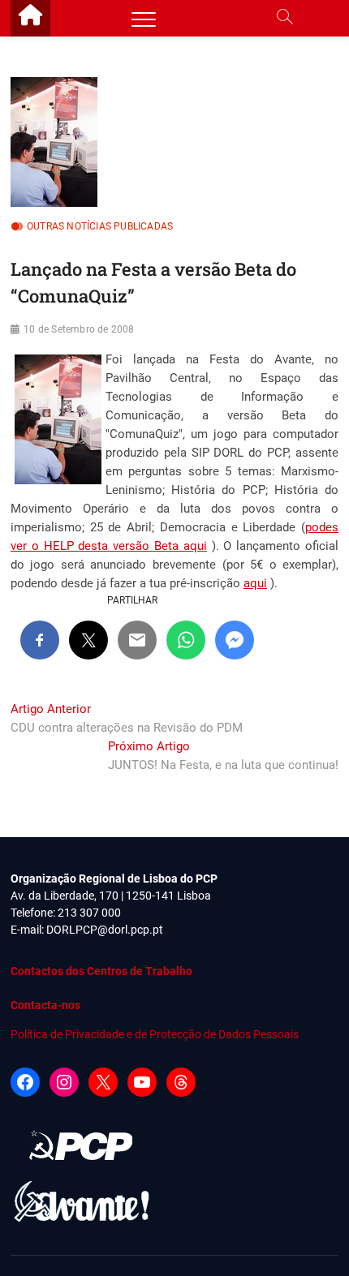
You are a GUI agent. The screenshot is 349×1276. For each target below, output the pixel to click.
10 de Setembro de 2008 (79, 329)
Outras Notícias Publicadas (100, 226)
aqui (255, 583)
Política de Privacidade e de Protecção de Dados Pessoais (155, 1034)
